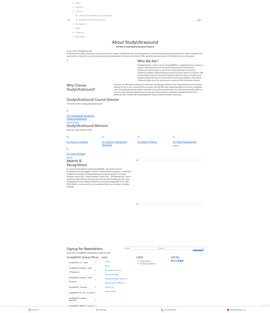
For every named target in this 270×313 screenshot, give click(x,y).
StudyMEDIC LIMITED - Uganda (81, 306)
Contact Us (80, 32)
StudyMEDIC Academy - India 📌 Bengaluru (80, 270)
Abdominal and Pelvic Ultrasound (92, 20)
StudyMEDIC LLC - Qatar (78, 262)
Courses (79, 11)
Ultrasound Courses (113, 270)
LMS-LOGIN (80, 37)
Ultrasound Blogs (112, 274)
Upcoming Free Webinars (115, 283)
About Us (79, 7)
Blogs (78, 28)
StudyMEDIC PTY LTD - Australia (81, 293)
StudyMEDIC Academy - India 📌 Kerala (80, 279)
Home (78, 3)
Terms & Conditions (147, 263)
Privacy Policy (145, 261)
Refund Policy (110, 291)
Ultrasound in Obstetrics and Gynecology (95, 15)
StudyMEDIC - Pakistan (78, 287)
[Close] (266, 5)
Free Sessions (81, 24)
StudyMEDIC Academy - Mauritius (78, 299)
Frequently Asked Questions (116, 278)
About (107, 266)
